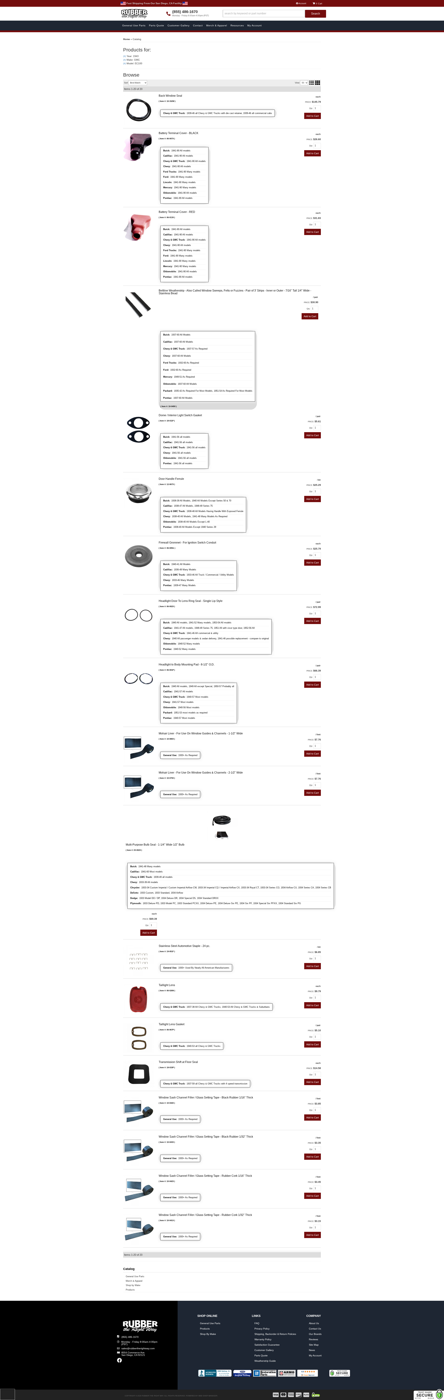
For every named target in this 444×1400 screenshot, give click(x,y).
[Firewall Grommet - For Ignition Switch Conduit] (138, 556)
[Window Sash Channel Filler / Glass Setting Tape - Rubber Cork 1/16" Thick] (138, 1189)
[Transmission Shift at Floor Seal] (138, 1073)
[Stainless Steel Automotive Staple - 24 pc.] (138, 960)
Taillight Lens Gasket (171, 1024)
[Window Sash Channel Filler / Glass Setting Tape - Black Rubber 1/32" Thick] (138, 1150)
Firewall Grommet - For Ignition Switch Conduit (187, 542)
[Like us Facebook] (119, 1361)
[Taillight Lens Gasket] (138, 1037)
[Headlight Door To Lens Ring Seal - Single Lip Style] (138, 614)
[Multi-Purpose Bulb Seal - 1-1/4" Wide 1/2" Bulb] (222, 825)
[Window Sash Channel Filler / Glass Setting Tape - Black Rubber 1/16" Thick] (138, 1111)
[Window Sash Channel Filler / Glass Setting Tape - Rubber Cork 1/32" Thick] (138, 1228)
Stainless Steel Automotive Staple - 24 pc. (184, 945)
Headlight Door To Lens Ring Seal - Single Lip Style (191, 600)
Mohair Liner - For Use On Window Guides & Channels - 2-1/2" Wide (201, 772)
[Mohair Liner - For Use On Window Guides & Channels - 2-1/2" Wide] (138, 786)
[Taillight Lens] (138, 999)
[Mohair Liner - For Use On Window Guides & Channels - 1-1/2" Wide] (138, 747)
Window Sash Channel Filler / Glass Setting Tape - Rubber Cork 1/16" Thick (205, 1175)
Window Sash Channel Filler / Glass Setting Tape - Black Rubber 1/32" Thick (206, 1136)
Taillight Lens (167, 985)
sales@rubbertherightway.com (138, 1348)
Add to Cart (312, 562)
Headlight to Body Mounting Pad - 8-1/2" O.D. (186, 664)
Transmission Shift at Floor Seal (178, 1062)
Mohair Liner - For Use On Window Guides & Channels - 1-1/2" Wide (201, 733)
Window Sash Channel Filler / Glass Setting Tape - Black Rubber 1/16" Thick (206, 1097)
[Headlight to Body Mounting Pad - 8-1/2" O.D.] (138, 678)
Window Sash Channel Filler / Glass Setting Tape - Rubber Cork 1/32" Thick (205, 1214)
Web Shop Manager (207, 1396)
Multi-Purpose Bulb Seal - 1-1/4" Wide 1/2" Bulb (155, 844)
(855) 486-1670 (130, 1337)
